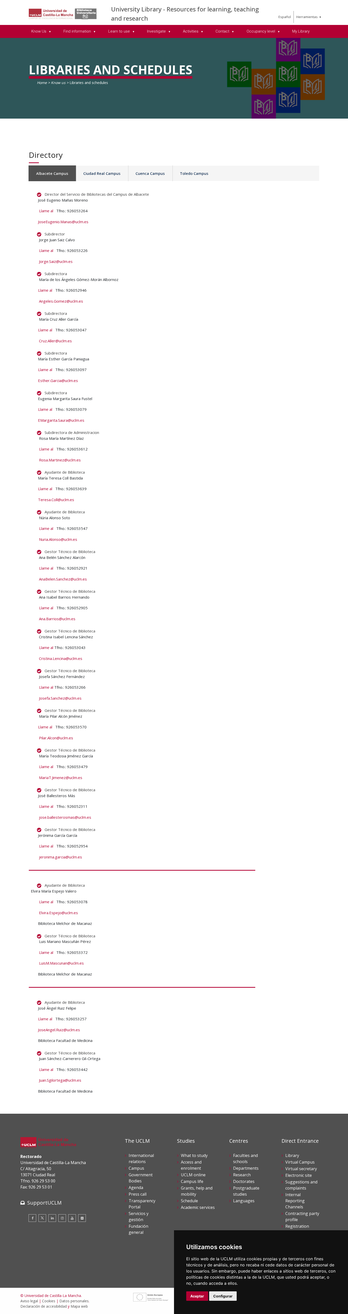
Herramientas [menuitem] (307, 17)
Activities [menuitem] (191, 31)
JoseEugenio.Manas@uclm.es (63, 221)
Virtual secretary (301, 1168)
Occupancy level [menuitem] (261, 31)
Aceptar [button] (197, 1296)
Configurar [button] (223, 1296)
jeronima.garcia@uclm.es (61, 856)
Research (242, 1175)
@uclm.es (69, 539)
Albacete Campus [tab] (52, 173)
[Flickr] (82, 1218)
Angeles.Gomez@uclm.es (61, 301)
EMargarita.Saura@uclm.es (61, 420)
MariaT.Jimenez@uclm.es (60, 777)
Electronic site (298, 1175)
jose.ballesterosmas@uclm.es (65, 817)
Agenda (136, 1187)
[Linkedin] (52, 1218)
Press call (137, 1194)
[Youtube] (72, 1218)
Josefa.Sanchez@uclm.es (60, 698)
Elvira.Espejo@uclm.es (58, 912)
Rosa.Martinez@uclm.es (60, 459)
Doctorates (244, 1181)
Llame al (46, 210)
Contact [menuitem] (223, 31)
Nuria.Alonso (50, 539)
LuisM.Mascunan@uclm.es (61, 963)
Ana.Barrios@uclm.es (57, 618)
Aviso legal (29, 1300)
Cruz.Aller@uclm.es (55, 340)
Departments (246, 1168)
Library (292, 1155)
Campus (136, 1168)
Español (284, 17)
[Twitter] (42, 1218)
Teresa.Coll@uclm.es (56, 499)
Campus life (192, 1181)
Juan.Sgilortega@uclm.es (60, 1080)
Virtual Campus (300, 1162)
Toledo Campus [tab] (194, 173)
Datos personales (74, 1300)
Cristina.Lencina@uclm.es (60, 658)
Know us (58, 82)
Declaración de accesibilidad (43, 1306)
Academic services (198, 1207)
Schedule (189, 1201)
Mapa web (79, 1306)
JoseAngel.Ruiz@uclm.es (59, 1029)
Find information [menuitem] (77, 31)
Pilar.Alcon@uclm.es (56, 737)
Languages (244, 1201)
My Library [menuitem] (301, 31)
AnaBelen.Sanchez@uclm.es (63, 579)
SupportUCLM (44, 1202)
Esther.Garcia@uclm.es (58, 380)
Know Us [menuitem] (39, 31)
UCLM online (193, 1175)
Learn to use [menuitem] (119, 31)
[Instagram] (62, 1218)
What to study (194, 1155)
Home (42, 82)
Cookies (48, 1300)
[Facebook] (32, 1218)
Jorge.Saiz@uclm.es (56, 261)
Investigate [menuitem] (157, 31)
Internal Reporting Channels (295, 1201)
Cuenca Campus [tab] (150, 173)
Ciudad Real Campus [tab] (102, 173)
